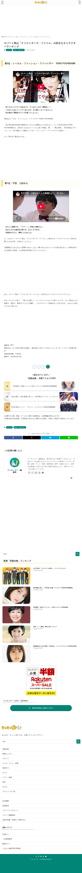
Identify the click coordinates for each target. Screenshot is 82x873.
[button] (13, 437)
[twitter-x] (32, 472)
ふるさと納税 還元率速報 (11, 848)
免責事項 (5, 805)
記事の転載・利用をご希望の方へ (14, 820)
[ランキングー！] (41, 2)
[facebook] (36, 856)
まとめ (4, 787)
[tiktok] (39, 472)
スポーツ (5, 758)
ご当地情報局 (7, 839)
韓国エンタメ (7, 754)
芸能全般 (5, 749)
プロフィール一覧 (8, 791)
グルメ (4, 772)
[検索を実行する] (78, 554)
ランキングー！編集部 (14, 471)
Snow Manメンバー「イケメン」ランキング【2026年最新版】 (33, 407)
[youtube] (43, 472)
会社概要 (5, 801)
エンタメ (9, 50)
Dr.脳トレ (5, 834)
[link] (29, 472)
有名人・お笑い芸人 (19, 50)
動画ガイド (6, 843)
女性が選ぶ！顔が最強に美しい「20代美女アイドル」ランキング (34, 396)
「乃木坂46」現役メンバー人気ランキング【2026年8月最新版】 (34, 386)
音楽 (4, 782)
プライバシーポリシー (10, 810)
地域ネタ (5, 768)
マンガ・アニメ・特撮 (10, 763)
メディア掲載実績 (8, 815)
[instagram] (36, 472)
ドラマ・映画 (7, 777)
